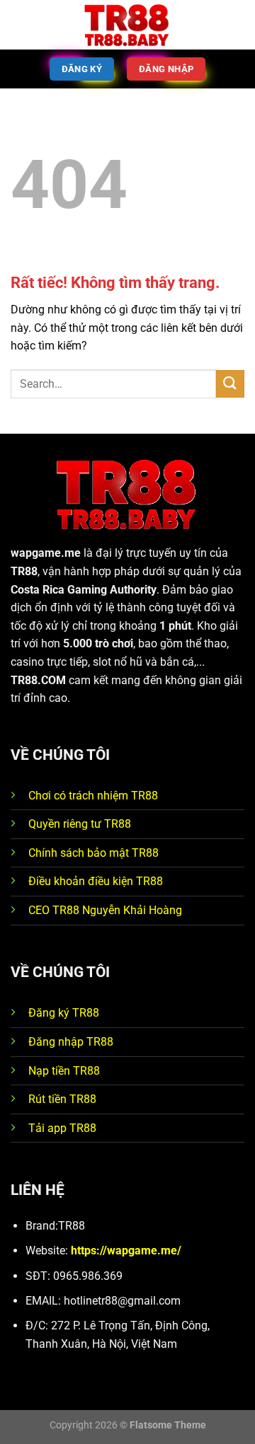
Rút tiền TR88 (62, 1099)
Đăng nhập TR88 (70, 1042)
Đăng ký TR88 (63, 1013)
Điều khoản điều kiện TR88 (95, 881)
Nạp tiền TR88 (64, 1071)
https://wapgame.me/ (126, 1250)
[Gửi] (230, 384)
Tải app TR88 (62, 1128)
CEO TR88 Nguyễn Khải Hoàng (105, 910)
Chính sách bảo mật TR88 (93, 853)
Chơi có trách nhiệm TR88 (93, 795)
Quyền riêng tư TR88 (79, 824)
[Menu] (19, 24)
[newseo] (127, 25)
